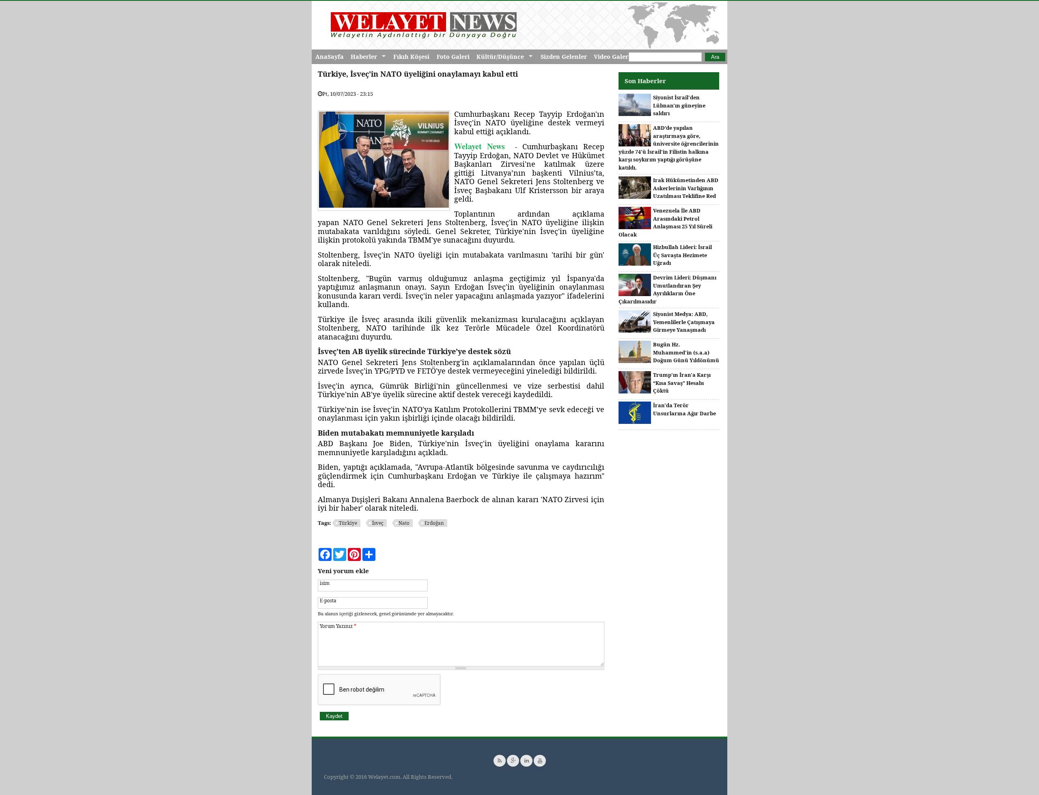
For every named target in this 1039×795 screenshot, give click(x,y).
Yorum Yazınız (338, 626)
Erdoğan (434, 523)
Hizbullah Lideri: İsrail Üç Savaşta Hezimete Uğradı (682, 254)
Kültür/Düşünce (498, 57)
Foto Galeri (453, 56)
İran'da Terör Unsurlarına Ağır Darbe (684, 409)
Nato (404, 523)
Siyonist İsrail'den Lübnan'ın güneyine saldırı (679, 105)
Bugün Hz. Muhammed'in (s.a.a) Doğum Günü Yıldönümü (686, 352)
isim (325, 583)
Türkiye (348, 523)
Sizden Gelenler (564, 56)
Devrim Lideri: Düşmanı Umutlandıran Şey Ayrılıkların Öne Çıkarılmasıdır (667, 289)
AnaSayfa (329, 56)
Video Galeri (612, 56)
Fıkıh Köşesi (411, 56)
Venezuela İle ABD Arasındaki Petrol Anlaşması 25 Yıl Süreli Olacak (665, 222)
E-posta (328, 600)
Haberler (362, 57)
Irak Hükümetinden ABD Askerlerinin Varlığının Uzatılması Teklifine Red (685, 188)
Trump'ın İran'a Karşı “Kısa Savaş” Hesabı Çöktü (682, 382)
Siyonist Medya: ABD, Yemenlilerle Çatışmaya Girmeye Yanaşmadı (684, 321)
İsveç (378, 523)
